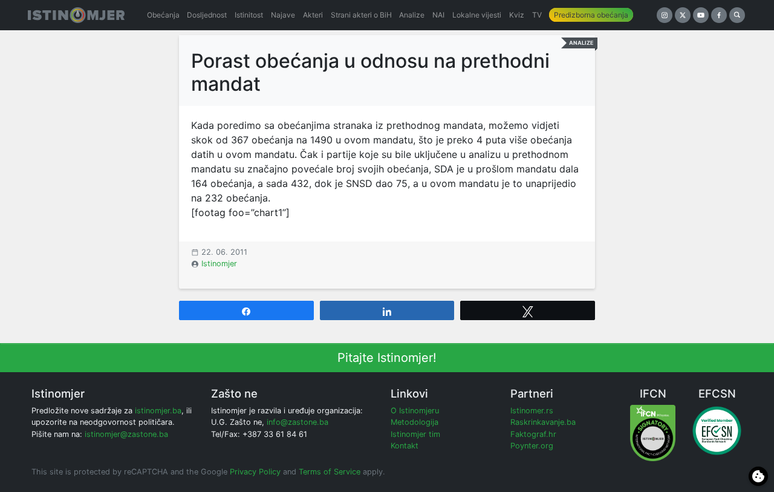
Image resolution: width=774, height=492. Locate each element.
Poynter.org (531, 445)
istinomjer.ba (158, 410)
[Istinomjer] (76, 15)
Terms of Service (329, 471)
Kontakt (404, 445)
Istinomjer (219, 263)
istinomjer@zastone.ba (126, 434)
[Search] (737, 15)
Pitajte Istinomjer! (387, 357)
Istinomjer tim (415, 434)
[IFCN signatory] (652, 432)
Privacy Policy (255, 471)
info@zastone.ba (297, 422)
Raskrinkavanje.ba (543, 422)
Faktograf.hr (533, 434)
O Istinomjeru (415, 410)
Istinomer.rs (531, 410)
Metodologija (414, 422)
